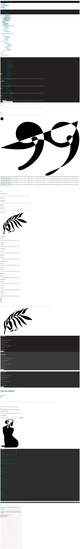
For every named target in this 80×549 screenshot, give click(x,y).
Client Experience (3, 467)
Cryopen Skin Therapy (4, 479)
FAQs (1, 500)
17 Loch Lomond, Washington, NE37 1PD (7, 459)
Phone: (4, 461)
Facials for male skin (4, 485)
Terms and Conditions (4, 496)
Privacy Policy (2, 498)
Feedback (2, 493)
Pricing (1, 473)
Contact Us (2, 491)
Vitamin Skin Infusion (4, 481)
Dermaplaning (2, 477)
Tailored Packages (3, 471)
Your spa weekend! (7, 391)
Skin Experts (2, 469)
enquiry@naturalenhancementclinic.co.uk (7, 463)
